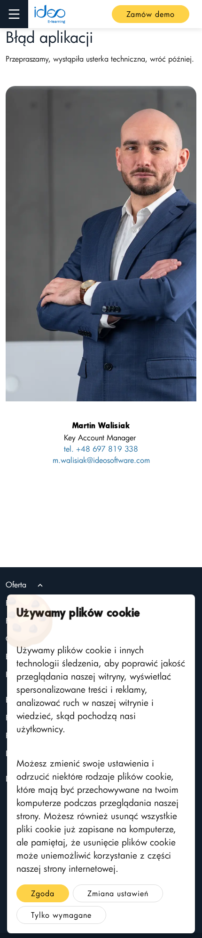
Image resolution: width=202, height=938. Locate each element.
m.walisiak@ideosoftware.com (101, 460)
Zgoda (42, 893)
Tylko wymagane (61, 915)
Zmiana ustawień (117, 893)
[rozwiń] (40, 585)
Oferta (16, 584)
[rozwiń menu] (14, 14)
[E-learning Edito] (49, 14)
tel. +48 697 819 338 (101, 449)
